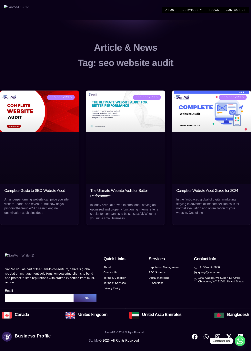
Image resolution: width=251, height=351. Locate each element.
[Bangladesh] (219, 315)
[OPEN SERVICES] (201, 10)
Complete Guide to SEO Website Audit (34, 190)
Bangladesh (238, 314)
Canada (22, 314)
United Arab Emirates (161, 314)
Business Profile (33, 335)
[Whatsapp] (240, 341)
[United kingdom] (70, 315)
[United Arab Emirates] (134, 315)
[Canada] (7, 315)
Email (9, 290)
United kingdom (92, 314)
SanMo (94, 340)
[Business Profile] (7, 337)
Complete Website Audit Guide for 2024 (207, 190)
